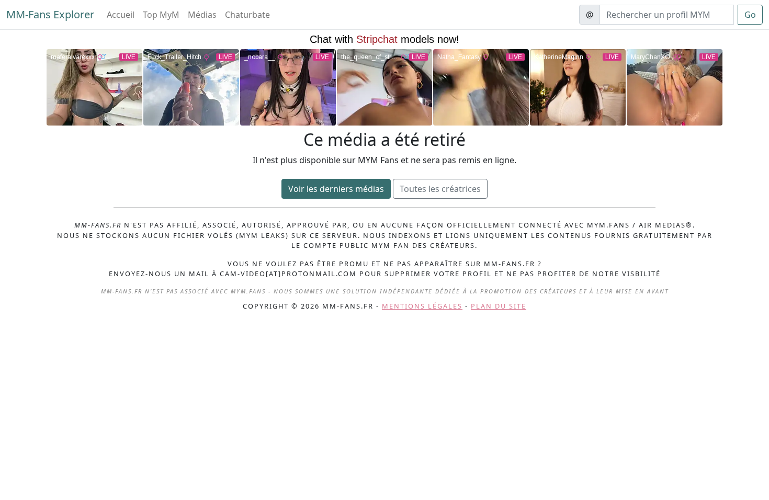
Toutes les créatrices (440, 189)
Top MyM (161, 14)
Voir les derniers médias (336, 189)
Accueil (120, 14)
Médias (202, 14)
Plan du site (498, 306)
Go (750, 14)
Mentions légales (422, 306)
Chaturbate (247, 14)
